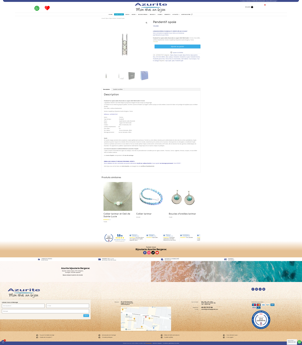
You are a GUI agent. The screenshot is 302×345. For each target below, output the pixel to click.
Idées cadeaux (169, 57)
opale (173, 60)
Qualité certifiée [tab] (118, 89)
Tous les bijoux (192, 58)
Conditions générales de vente (171, 343)
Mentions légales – (158, 343)
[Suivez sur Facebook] (145, 252)
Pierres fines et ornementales (173, 58)
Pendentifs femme (195, 57)
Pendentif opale (179, 60)
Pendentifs (176, 57)
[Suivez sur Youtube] (157, 252)
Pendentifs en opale (185, 57)
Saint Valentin (184, 58)
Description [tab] (106, 89)
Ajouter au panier (177, 46)
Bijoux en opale (178, 55)
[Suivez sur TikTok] (153, 252)
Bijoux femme (112, 18)
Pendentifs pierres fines (159, 58)
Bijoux (107, 18)
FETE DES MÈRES (160, 57)
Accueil (103, 18)
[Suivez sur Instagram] (149, 252)
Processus (149, 343)
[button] (146, 22)
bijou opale (168, 60)
